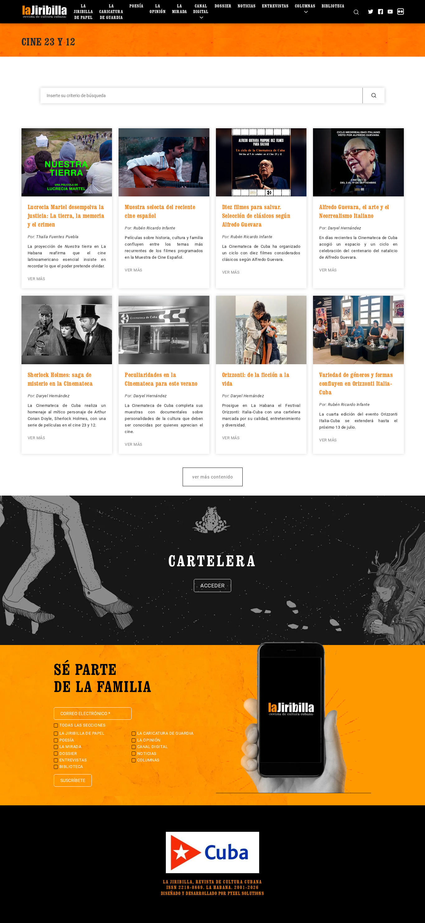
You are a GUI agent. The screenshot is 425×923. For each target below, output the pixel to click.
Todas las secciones (82, 725)
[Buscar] (356, 11)
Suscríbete (72, 780)
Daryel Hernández (344, 228)
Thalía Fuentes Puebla (57, 236)
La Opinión (158, 8)
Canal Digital (200, 8)
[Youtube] (390, 11)
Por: (32, 236)
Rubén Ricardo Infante (154, 228)
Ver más (36, 278)
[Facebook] (380, 11)
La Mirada (179, 8)
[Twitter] (370, 11)
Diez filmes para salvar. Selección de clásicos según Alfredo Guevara (256, 215)
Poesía (136, 5)
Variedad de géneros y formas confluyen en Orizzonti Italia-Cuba (356, 383)
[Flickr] (400, 11)
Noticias (247, 5)
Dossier (223, 5)
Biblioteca (333, 5)
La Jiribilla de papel (83, 11)
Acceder (212, 585)
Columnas (305, 5)
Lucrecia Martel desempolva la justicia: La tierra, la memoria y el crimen (66, 215)
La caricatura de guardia (111, 11)
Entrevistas (275, 5)
